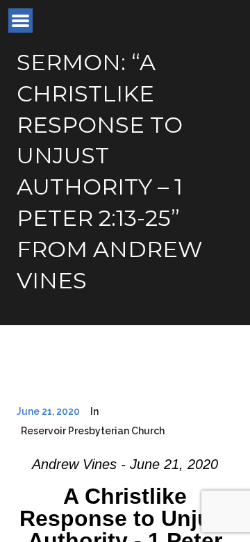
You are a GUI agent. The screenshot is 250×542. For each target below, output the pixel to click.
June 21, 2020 (48, 411)
